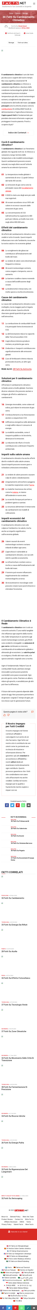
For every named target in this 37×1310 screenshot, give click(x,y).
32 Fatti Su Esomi (17, 836)
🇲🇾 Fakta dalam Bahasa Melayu (17, 1288)
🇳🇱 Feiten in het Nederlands (10, 1290)
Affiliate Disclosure (10, 1222)
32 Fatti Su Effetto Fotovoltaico (15, 978)
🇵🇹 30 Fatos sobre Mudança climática (17, 1259)
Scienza (17, 13)
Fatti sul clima (23, 43)
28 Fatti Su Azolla (9, 951)
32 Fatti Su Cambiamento (12, 898)
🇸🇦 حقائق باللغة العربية (25, 1278)
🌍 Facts (8, 1267)
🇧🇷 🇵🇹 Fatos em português (10, 1272)
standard (23, 756)
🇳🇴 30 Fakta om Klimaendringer (17, 1256)
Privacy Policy (6, 1224)
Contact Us (19, 1219)
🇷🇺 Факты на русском (25, 1293)
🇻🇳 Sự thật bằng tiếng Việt (9, 1298)
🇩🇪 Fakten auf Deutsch (22, 1267)
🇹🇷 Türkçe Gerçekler (28, 1298)
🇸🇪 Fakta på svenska (10, 1275)
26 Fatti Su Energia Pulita (12, 1143)
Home (11, 13)
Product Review (7, 1219)
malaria (15, 492)
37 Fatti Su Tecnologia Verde (14, 1005)
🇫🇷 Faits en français (9, 1270)
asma (32, 485)
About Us (4, 1217)
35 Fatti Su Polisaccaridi (20, 821)
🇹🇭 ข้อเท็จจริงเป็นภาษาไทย (17, 1296)
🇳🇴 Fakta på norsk (25, 1275)
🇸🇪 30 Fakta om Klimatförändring (17, 1261)
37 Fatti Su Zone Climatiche (13, 1031)
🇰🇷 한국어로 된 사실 (24, 1285)
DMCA (22, 1222)
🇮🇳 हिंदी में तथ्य (28, 1280)
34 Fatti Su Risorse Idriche (13, 1116)
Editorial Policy (15, 1217)
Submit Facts (18, 1224)
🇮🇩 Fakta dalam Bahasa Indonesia (17, 1283)
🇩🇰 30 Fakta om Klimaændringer (18, 1246)
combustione (6, 109)
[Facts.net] (14, 3)
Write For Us (29, 1219)
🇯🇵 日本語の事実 (9, 1285)
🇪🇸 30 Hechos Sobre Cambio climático (17, 1248)
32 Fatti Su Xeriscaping (11, 1198)
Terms (28, 1222)
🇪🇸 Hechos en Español (25, 1270)
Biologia (25, 13)
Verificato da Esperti (13, 33)
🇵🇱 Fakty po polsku (28, 1290)
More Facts (29, 1224)
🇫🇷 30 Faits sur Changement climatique (17, 1254)
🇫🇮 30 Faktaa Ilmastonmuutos (17, 1251)
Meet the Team (28, 1217)
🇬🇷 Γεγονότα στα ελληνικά (12, 1280)
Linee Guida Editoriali (24, 34)
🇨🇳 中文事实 (17, 1301)
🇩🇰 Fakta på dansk (28, 1272)
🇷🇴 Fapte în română (8, 1293)
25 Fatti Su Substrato (19, 828)
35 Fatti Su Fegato (18, 850)
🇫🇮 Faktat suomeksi (9, 1278)
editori (13, 762)
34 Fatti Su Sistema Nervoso (21, 843)
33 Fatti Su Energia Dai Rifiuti (14, 925)
